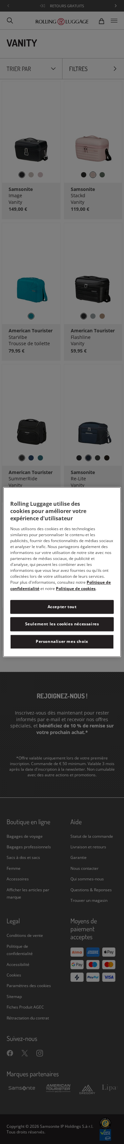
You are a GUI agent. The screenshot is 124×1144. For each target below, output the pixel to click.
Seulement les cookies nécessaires (62, 624)
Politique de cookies (76, 588)
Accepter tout (62, 606)
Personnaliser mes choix (62, 641)
